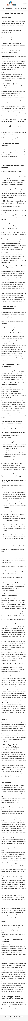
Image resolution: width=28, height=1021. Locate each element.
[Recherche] (21, 3)
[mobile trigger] (2, 3)
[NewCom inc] (10, 3)
